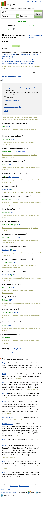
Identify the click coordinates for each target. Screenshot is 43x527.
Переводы (11, 25)
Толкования (21, 22)
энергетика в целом (11, 100)
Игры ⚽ (11, 29)
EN (28, 1)
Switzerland (20, 152)
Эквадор (15, 177)
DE (32, 1)
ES (36, 1)
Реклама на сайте (24, 485)
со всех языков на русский (35, 36)
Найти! (38, 14)
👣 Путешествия (5, 489)
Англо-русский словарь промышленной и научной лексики (20, 66)
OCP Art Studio (7, 424)
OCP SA (5, 393)
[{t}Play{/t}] (7, 48)
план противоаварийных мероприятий (19, 88)
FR (40, 1)
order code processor (9, 63)
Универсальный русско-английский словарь (16, 130)
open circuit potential (9, 54)
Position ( (5, 189)
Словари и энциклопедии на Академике (19, 8)
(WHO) (17, 199)
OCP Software (7, 417)
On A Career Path (36, 192)
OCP (3, 69)
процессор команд (26, 63)
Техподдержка (14, 485)
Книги (31, 25)
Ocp (3, 363)
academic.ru (8, 3)
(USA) (18, 237)
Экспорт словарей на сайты (8, 492)
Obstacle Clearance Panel (11, 59)
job (10, 189)
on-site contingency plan (11, 76)
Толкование (6, 46)
